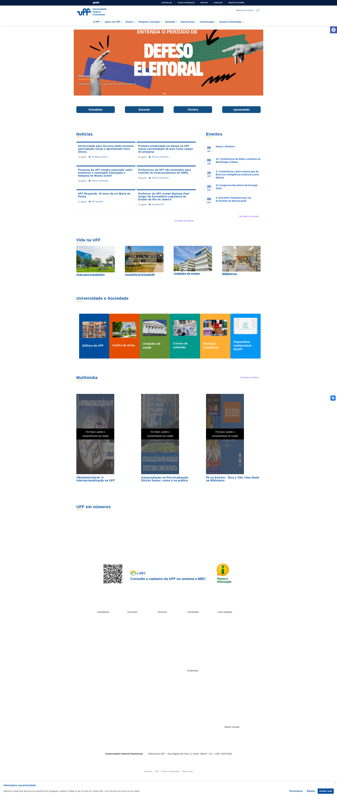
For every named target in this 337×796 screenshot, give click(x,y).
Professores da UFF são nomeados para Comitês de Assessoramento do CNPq (164, 171)
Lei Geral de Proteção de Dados (227, 648)
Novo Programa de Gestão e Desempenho (167, 621)
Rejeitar (311, 791)
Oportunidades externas (107, 659)
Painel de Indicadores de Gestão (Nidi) (227, 654)
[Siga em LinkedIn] (222, 735)
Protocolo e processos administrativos (226, 660)
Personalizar (296, 791)
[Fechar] (335, 782)
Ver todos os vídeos (249, 377)
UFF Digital (132, 657)
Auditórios (221, 679)
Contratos (191, 683)
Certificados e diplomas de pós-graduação (108, 639)
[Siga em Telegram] (237, 735)
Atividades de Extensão (197, 620)
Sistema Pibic (133, 628)
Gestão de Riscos (224, 640)
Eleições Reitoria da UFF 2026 (227, 635)
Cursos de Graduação (106, 649)
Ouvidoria (148, 771)
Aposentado (241, 109)
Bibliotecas (101, 630)
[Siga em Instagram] (206, 735)
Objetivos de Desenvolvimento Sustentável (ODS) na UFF (196, 650)
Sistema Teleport (164, 626)
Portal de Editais (104, 669)
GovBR (96, 2)
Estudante (95, 109)
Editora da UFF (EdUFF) (197, 634)
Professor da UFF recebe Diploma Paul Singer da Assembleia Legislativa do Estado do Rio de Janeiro (163, 196)
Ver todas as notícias (184, 221)
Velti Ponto (161, 630)
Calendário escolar (105, 634)
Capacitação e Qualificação (163, 635)
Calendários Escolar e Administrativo (166, 650)
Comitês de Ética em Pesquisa (136, 652)
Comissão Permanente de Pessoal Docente (138, 646)
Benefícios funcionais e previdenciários (167, 644)
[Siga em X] (216, 735)
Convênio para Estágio (196, 679)
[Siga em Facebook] (211, 735)
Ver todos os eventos (249, 216)
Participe (204, 3)
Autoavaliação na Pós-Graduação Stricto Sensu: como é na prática (164, 479)
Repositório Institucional (137, 624)
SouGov (160, 640)
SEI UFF (220, 665)
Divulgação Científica (100, 157)
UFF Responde (97, 202)
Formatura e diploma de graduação (107, 644)
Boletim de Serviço (225, 630)
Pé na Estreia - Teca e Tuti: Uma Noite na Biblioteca (232, 479)
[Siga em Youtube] (227, 735)
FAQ (157, 771)
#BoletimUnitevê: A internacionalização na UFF (95, 479)
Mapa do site (187, 771)
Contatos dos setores (168, 728)
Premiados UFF (158, 204)
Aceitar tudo (325, 791)
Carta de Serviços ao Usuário (196, 625)
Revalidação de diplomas (197, 657)
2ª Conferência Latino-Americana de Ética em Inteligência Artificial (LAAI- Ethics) (238, 174)
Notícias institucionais (160, 157)
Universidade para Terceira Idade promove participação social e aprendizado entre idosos (106, 148)
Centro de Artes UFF (196, 630)
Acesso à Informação (170, 771)
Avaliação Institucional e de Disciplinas (227, 621)
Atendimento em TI (225, 626)
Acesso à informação (186, 3)
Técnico (192, 109)
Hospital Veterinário (195, 638)
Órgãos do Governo (236, 3)
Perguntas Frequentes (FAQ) (106, 664)
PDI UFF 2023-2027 (225, 675)
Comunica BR (167, 3)
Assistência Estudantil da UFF (107, 625)
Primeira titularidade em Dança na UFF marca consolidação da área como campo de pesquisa (165, 148)
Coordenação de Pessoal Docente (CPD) (137, 641)
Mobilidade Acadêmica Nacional (106, 654)
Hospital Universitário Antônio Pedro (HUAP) (196, 643)
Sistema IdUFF (103, 673)
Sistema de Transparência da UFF (228, 670)
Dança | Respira (225, 146)
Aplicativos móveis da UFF (108, 620)
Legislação (218, 3)
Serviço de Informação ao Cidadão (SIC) (198, 662)
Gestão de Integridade (226, 644)
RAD (129, 620)
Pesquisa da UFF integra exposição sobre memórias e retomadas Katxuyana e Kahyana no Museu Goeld (105, 172)
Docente (144, 109)
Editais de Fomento (135, 636)
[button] (333, 29)
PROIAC (130, 632)
